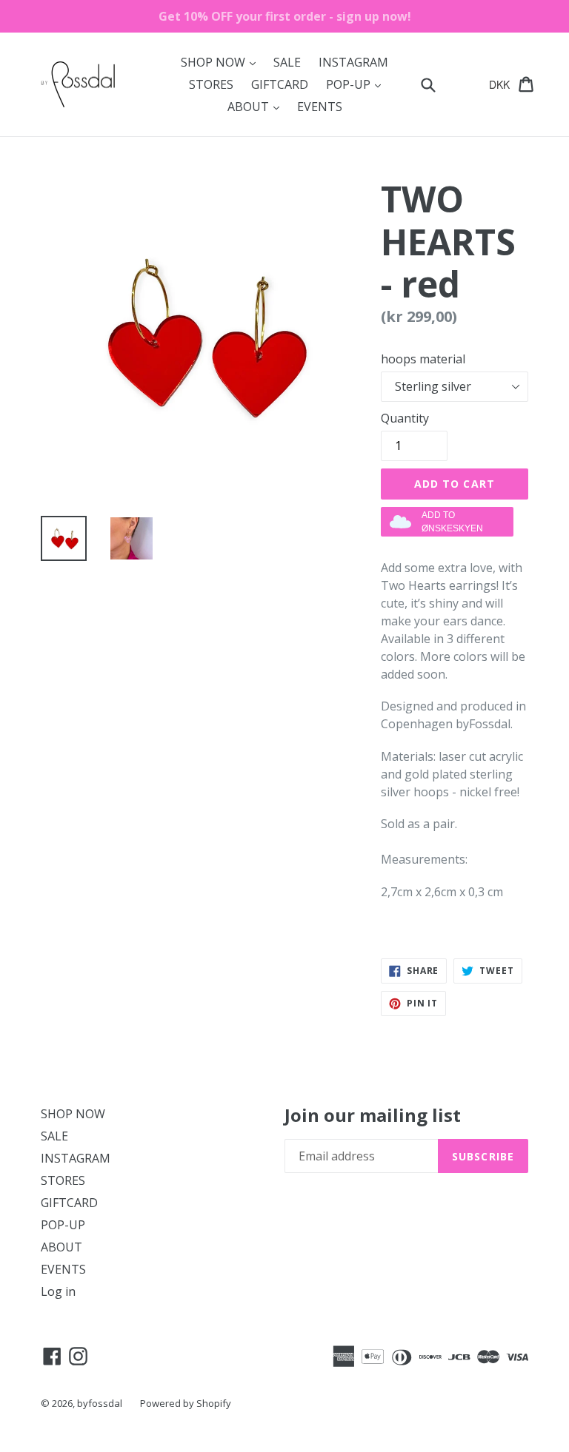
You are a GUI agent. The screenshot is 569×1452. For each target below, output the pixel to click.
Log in (58, 1291)
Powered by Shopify (185, 1403)
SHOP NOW (222, 61)
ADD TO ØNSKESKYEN (452, 522)
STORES (211, 84)
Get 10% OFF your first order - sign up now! (285, 16)
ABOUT (257, 106)
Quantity (405, 418)
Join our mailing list (372, 1115)
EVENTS (319, 106)
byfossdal (99, 1403)
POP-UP (357, 84)
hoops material (423, 359)
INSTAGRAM (353, 62)
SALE (287, 62)
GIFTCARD (279, 84)
